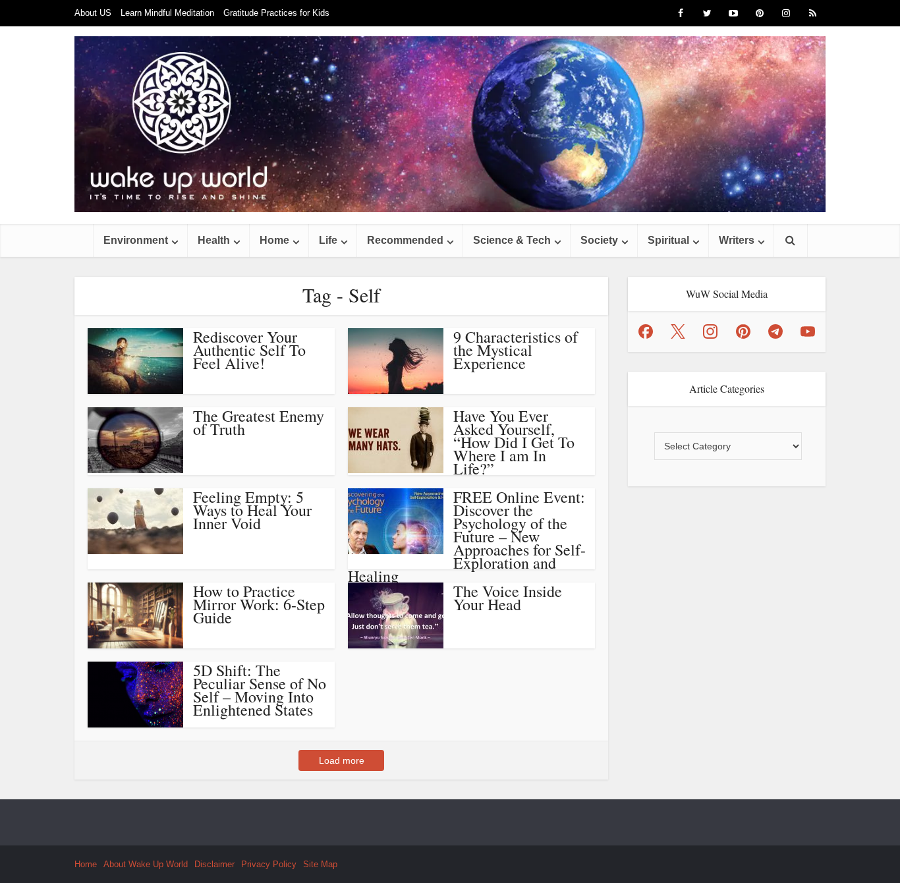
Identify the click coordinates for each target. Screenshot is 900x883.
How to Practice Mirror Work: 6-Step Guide (259, 604)
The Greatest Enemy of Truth (258, 422)
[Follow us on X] (678, 331)
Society (599, 240)
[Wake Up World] (450, 124)
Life (328, 240)
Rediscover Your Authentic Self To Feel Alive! (249, 350)
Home (274, 240)
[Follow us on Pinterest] (743, 331)
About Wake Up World (145, 864)
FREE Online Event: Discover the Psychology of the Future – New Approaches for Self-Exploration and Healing (467, 536)
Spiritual (668, 240)
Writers (736, 240)
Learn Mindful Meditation (167, 13)
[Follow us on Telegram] (775, 331)
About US (92, 13)
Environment (135, 240)
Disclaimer (214, 864)
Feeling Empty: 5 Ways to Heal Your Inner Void (252, 510)
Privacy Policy (268, 864)
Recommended (405, 240)
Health (214, 240)
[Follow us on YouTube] (808, 331)
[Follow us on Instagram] (710, 331)
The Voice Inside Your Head (507, 598)
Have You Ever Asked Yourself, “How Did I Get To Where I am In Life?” (514, 442)
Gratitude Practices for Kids (276, 13)
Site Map (320, 864)
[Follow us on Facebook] (645, 331)
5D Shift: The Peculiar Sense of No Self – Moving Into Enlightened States (259, 690)
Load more (341, 760)
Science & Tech (512, 240)
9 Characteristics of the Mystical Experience (515, 350)
